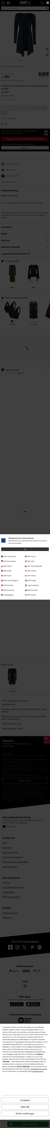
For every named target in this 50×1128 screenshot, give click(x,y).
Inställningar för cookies (38, 1069)
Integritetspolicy (37, 1071)
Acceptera (25, 1100)
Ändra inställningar (25, 1113)
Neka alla (25, 1107)
